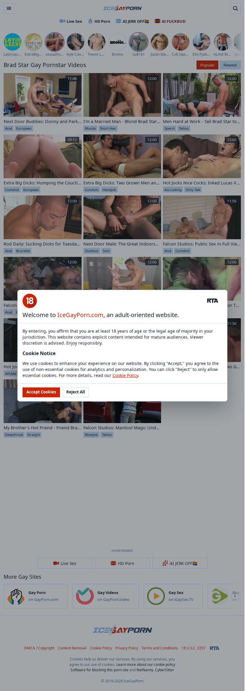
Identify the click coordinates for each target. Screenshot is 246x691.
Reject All (75, 392)
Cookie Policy (125, 375)
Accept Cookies (41, 392)
